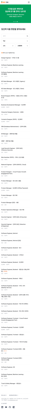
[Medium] (14, 407)
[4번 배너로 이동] (17, 21)
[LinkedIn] (2, 407)
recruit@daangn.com (13, 400)
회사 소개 (3, 395)
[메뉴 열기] (29, 2)
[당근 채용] (4, 2)
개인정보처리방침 (13, 395)
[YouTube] (6, 407)
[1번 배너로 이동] (13, 21)
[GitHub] (10, 407)
